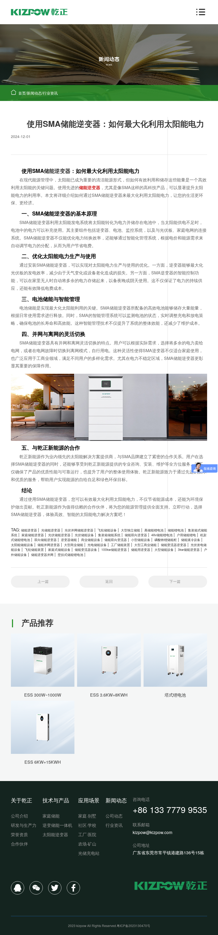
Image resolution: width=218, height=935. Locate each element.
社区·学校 (87, 825)
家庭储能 (51, 816)
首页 (22, 93)
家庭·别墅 (87, 816)
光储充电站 (88, 853)
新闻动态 (34, 93)
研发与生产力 (23, 825)
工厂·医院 (87, 834)
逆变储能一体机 (57, 825)
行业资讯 (50, 93)
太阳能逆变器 (55, 834)
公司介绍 (19, 816)
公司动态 (114, 816)
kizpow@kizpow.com (152, 832)
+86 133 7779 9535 (170, 809)
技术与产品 (56, 800)
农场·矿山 (87, 844)
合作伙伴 (19, 844)
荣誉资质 (19, 834)
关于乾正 (21, 800)
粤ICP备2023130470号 (133, 925)
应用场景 (88, 800)
